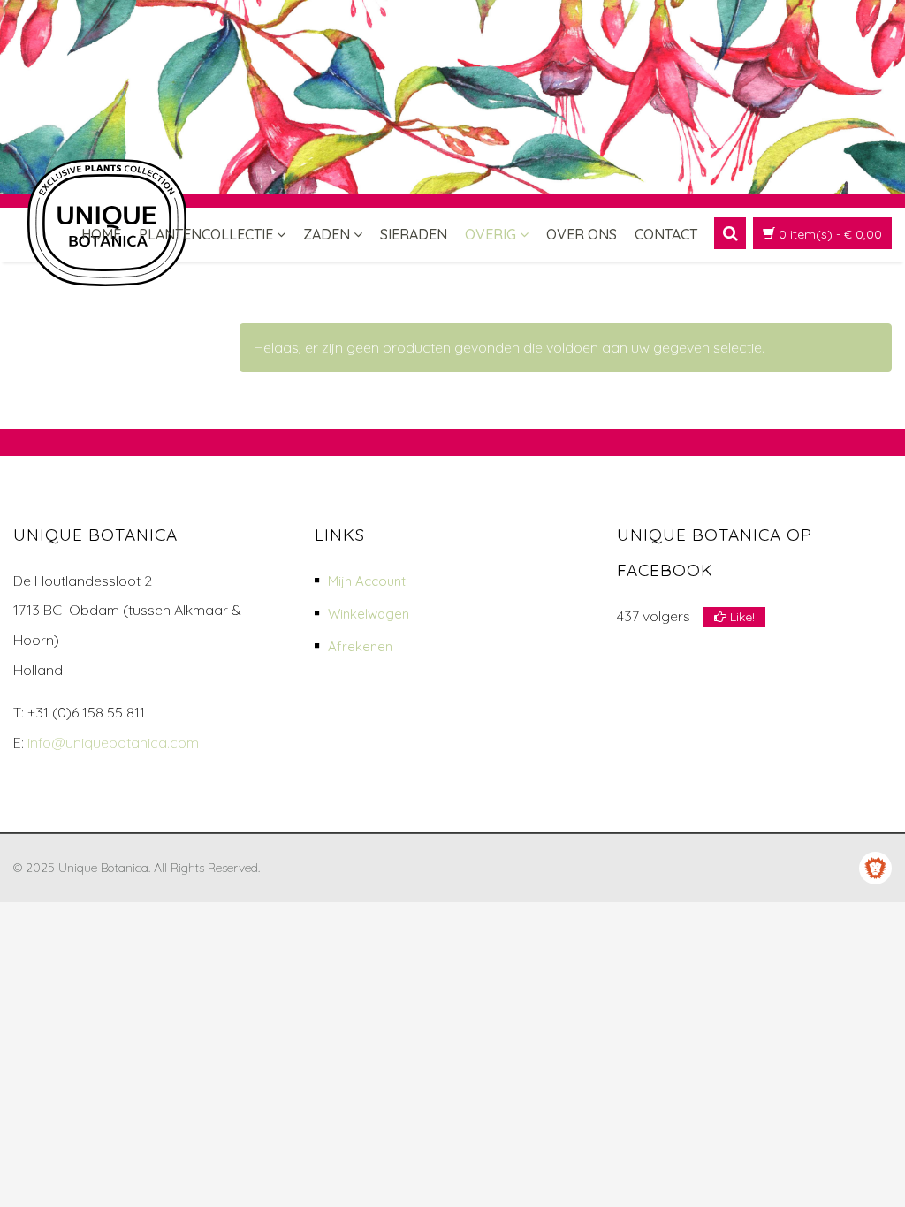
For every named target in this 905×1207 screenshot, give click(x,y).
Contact (666, 234)
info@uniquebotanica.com (113, 742)
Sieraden (413, 234)
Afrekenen (360, 646)
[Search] (730, 233)
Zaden (326, 234)
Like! (740, 617)
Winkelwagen (368, 613)
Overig (490, 234)
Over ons (581, 234)
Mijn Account (367, 581)
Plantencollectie (206, 234)
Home (101, 234)
